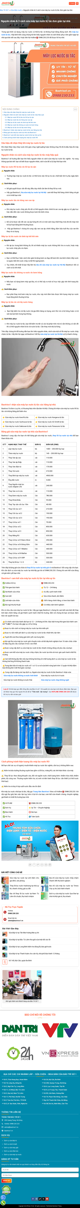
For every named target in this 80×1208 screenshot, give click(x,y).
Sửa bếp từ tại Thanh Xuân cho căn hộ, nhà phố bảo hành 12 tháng (34, 954)
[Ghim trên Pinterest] (46, 865)
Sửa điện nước (16, 10)
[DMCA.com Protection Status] (6, 1190)
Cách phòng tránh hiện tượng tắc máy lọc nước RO (21, 137)
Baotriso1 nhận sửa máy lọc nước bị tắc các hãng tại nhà (23, 130)
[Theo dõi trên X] (43, 1199)
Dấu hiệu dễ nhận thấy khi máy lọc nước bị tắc (19, 112)
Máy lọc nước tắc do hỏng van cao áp (20, 120)
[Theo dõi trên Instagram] (36, 1199)
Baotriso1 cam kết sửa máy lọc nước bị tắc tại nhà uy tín (22, 135)
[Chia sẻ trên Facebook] (34, 865)
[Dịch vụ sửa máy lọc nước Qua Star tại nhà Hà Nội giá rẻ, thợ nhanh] (44, 896)
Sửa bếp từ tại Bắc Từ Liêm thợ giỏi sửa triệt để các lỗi (29, 940)
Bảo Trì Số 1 (4, 10)
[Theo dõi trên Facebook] (33, 1199)
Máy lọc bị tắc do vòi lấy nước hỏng (19, 127)
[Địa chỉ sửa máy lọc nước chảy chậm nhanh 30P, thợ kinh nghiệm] (44, 880)
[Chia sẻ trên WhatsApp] (30, 865)
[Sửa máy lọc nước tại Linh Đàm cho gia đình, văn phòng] (5, 880)
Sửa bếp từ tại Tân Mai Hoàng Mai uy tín (24, 933)
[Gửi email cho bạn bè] (42, 865)
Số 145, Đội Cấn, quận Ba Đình (20, 960)
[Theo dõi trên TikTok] (40, 1199)
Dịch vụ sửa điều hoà (11, 1151)
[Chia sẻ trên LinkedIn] (50, 865)
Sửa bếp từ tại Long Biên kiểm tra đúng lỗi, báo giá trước (30, 947)
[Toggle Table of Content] (74, 109)
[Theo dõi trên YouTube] (47, 1199)
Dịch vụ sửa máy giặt (11, 1148)
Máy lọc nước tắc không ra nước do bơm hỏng (23, 125)
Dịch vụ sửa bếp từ (10, 1140)
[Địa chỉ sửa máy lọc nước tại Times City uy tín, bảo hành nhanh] (44, 888)
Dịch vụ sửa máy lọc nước (12, 1154)
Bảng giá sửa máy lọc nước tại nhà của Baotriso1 (20, 132)
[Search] (77, 3)
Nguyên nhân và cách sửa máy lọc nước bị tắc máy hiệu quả (24, 115)
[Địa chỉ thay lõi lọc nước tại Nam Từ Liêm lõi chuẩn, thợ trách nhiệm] (5, 896)
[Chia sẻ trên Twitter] (38, 865)
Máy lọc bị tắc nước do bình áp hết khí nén (22, 122)
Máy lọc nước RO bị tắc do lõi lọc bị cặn (21, 117)
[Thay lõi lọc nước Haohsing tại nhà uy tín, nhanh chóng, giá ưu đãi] (5, 888)
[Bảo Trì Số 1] (7, 3)
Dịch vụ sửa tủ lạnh (10, 1144)
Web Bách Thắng (56, 1206)
